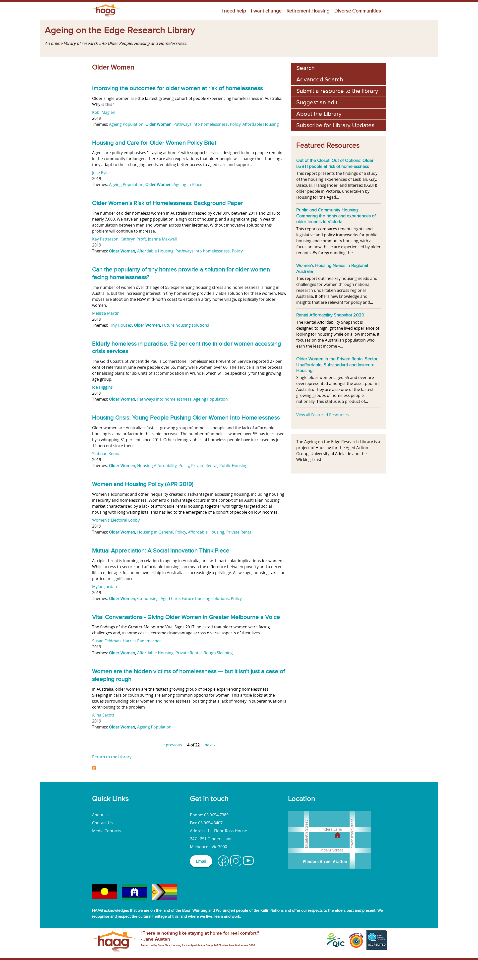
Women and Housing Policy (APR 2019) (142, 484)
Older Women (158, 124)
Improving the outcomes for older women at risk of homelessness (177, 88)
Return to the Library (111, 757)
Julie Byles (101, 172)
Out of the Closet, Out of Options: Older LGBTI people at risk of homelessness (334, 163)
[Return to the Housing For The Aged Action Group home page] (106, 16)
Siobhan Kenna (106, 453)
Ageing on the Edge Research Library (120, 30)
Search (305, 68)
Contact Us (102, 823)
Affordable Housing (260, 124)
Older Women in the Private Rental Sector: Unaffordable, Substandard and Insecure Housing (337, 364)
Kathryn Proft (133, 239)
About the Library (319, 114)
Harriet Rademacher (142, 641)
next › (210, 745)
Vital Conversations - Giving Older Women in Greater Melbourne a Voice (186, 617)
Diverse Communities (357, 11)
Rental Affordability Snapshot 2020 (330, 315)
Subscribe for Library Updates (335, 125)
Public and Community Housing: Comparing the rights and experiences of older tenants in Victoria (336, 215)
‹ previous (173, 745)
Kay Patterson (105, 239)
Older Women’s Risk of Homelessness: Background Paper (167, 203)
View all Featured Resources (322, 415)
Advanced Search (319, 79)
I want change (266, 11)
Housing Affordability (157, 465)
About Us (101, 815)
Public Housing (233, 465)
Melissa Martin (106, 313)
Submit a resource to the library (337, 91)
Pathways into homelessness (201, 124)
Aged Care (170, 598)
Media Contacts (106, 831)
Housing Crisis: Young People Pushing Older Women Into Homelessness (186, 417)
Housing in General (155, 532)
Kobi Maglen (103, 112)
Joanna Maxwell (162, 239)
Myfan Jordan (104, 586)
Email (201, 861)
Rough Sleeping (218, 653)
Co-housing (148, 598)
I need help (234, 11)
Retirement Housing (308, 11)
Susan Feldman (106, 641)
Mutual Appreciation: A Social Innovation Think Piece (161, 550)
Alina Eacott (103, 715)
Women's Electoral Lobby (116, 520)
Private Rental (204, 465)
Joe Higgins (102, 387)
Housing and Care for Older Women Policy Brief (154, 142)
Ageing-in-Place (188, 184)
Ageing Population (126, 124)
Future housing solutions (185, 325)
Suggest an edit (316, 102)
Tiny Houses (120, 325)
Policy (235, 124)
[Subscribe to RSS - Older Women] (94, 769)
